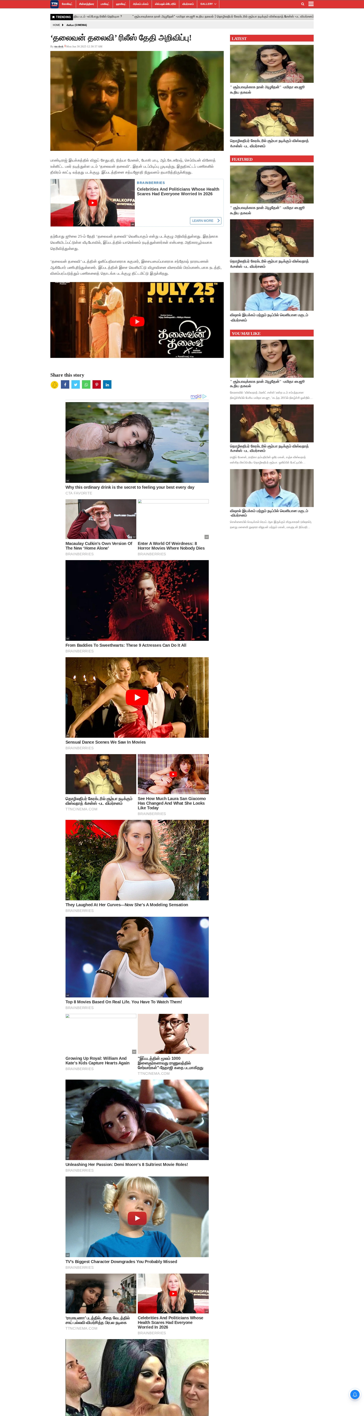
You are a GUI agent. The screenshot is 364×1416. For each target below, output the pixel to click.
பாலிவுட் (105, 3)
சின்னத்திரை (86, 3)
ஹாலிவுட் (121, 3)
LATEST (239, 38)
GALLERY (206, 3)
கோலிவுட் (67, 3)
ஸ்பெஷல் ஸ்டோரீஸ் (165, 3)
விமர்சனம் (188, 3)
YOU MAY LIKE (246, 333)
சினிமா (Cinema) (77, 25)
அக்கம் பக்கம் (141, 3)
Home (56, 25)
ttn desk (58, 46)
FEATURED (242, 159)
